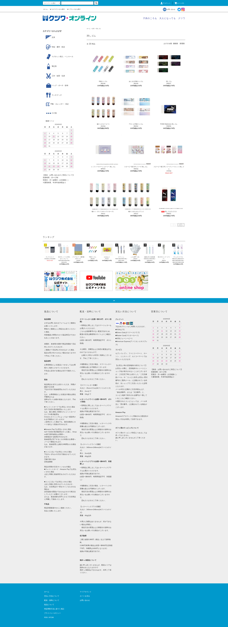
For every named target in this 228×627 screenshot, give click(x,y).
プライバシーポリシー (52, 613)
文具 (93, 28)
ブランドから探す (75, 9)
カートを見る (85, 596)
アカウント (167, 3)
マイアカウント (85, 592)
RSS (46, 617)
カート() (180, 3)
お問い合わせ (171, 9)
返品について (49, 604)
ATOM (51, 617)
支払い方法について (51, 596)
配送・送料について (51, 600)
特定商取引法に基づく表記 (54, 609)
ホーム (45, 9)
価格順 (175, 43)
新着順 (182, 43)
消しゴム (98, 28)
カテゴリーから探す (58, 9)
